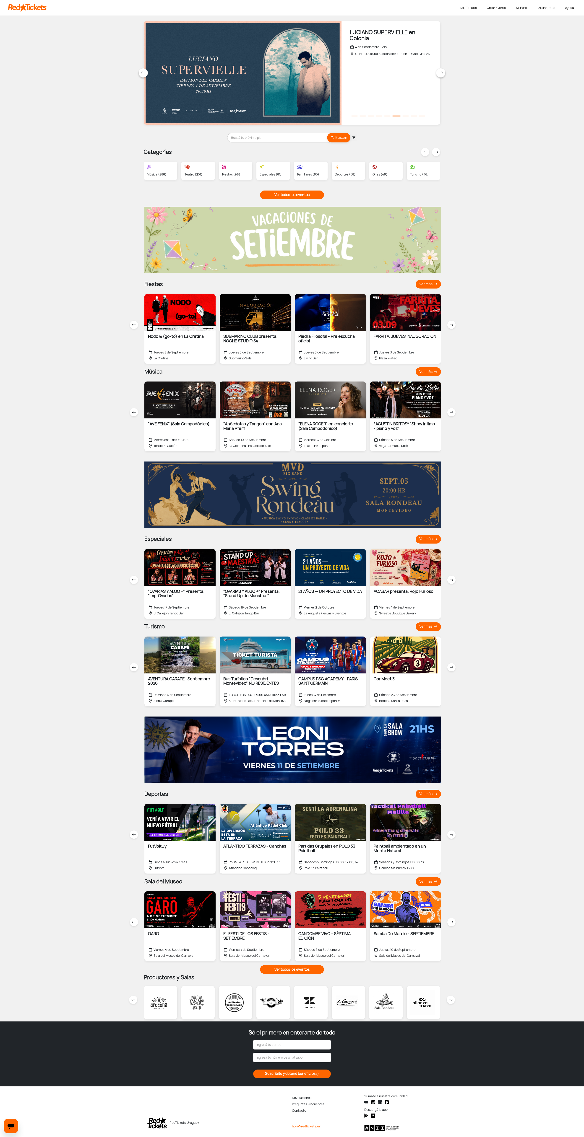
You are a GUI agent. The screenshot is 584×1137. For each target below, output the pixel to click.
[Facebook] (387, 1102)
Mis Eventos (546, 8)
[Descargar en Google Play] (373, 1116)
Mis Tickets (468, 8)
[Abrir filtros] (353, 137)
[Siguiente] (440, 72)
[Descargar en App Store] (366, 1116)
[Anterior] (143, 72)
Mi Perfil (521, 8)
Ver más (426, 284)
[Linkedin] (380, 1102)
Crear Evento (496, 8)
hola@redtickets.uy (306, 1126)
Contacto (299, 1111)
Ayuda (569, 8)
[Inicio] (233, 7)
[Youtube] (366, 1102)
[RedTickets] (157, 1123)
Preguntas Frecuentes (308, 1104)
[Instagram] (373, 1102)
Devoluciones (301, 1098)
